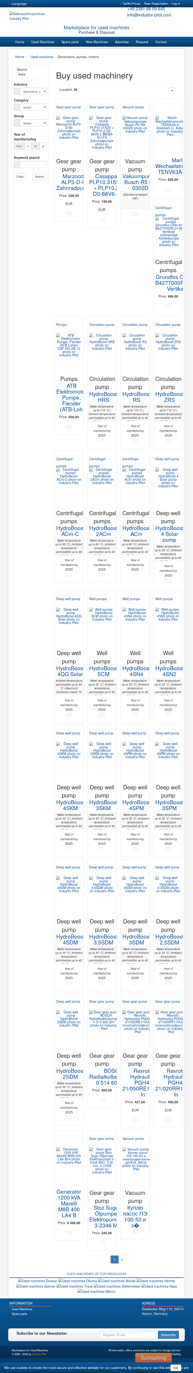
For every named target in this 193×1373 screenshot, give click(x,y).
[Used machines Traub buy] (75, 1285)
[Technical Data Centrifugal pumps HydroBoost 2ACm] (102, 574)
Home (19, 41)
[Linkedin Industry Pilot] (170, 1321)
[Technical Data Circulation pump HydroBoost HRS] (102, 440)
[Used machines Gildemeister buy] (117, 1285)
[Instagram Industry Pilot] (176, 1321)
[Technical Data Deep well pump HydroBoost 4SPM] (135, 848)
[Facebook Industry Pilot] (150, 1321)
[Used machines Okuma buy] (78, 1280)
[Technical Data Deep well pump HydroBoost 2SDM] (69, 1117)
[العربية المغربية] (59, 3)
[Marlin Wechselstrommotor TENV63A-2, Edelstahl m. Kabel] (170, 128)
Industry (20, 84)
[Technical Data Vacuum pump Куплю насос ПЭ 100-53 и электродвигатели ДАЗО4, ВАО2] (135, 1231)
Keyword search (27, 157)
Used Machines (42, 41)
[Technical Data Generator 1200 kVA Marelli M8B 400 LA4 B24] (69, 1232)
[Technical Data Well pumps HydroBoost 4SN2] (168, 714)
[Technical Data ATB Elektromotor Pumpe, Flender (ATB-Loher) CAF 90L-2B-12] (69, 426)
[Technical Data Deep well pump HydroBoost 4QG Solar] (69, 714)
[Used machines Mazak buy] (117, 1280)
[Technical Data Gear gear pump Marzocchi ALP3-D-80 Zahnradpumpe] (69, 213)
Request (142, 41)
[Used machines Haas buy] (159, 1285)
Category (21, 100)
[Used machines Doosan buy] (38, 1280)
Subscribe (168, 1334)
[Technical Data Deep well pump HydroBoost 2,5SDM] (168, 982)
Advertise (122, 41)
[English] (42, 3)
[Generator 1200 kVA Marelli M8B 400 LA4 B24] (69, 1160)
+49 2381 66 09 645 (146, 8)
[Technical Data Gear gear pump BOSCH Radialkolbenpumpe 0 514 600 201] (102, 1100)
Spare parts (70, 41)
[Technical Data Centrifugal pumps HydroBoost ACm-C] (69, 574)
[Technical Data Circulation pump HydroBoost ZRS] (168, 440)
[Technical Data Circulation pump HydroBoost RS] (135, 440)
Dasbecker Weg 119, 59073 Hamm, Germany (163, 1311)
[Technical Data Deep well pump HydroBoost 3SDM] (135, 982)
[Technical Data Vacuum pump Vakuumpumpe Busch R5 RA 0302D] (135, 214)
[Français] (67, 3)
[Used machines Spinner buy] (36, 1285)
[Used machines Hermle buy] (156, 1280)
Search (39, 176)
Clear (20, 176)
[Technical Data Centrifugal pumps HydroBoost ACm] (135, 574)
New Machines (97, 41)
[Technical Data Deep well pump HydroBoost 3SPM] (168, 848)
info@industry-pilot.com (149, 15)
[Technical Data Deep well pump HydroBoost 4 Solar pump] (168, 580)
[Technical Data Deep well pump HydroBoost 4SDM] (69, 982)
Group (19, 116)
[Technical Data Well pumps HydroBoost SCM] (102, 714)
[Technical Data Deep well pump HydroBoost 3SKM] (102, 848)
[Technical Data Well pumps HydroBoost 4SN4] (135, 714)
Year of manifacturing (25, 136)
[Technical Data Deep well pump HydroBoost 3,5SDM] (102, 982)
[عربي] (76, 3)
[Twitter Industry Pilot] (157, 1321)
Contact (161, 41)
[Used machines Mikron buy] (97, 1291)
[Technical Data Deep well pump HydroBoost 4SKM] (69, 848)
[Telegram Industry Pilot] (163, 1321)
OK (175, 1368)
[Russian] (50, 3)
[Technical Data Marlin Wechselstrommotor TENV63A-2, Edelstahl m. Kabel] (168, 189)
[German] (33, 3)
